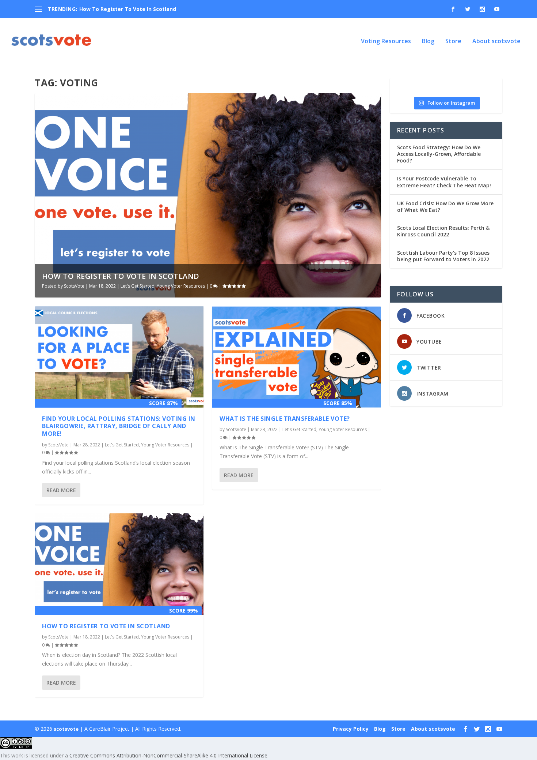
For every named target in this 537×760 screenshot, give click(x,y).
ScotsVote (74, 286)
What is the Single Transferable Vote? (285, 419)
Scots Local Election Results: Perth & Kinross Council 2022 (443, 231)
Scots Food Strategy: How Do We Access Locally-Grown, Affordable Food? (439, 154)
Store (453, 41)
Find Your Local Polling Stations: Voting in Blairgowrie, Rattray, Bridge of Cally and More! (118, 426)
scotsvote (66, 729)
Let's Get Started (138, 286)
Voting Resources (386, 41)
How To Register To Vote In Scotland (127, 8)
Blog (428, 41)
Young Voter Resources (181, 286)
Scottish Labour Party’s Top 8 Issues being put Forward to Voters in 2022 (443, 256)
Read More (61, 490)
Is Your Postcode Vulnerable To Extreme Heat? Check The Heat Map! (444, 181)
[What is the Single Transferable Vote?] (296, 357)
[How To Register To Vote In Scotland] (119, 564)
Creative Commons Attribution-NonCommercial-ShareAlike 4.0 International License (168, 755)
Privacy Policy (351, 728)
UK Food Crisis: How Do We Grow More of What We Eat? (445, 206)
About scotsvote (496, 41)
